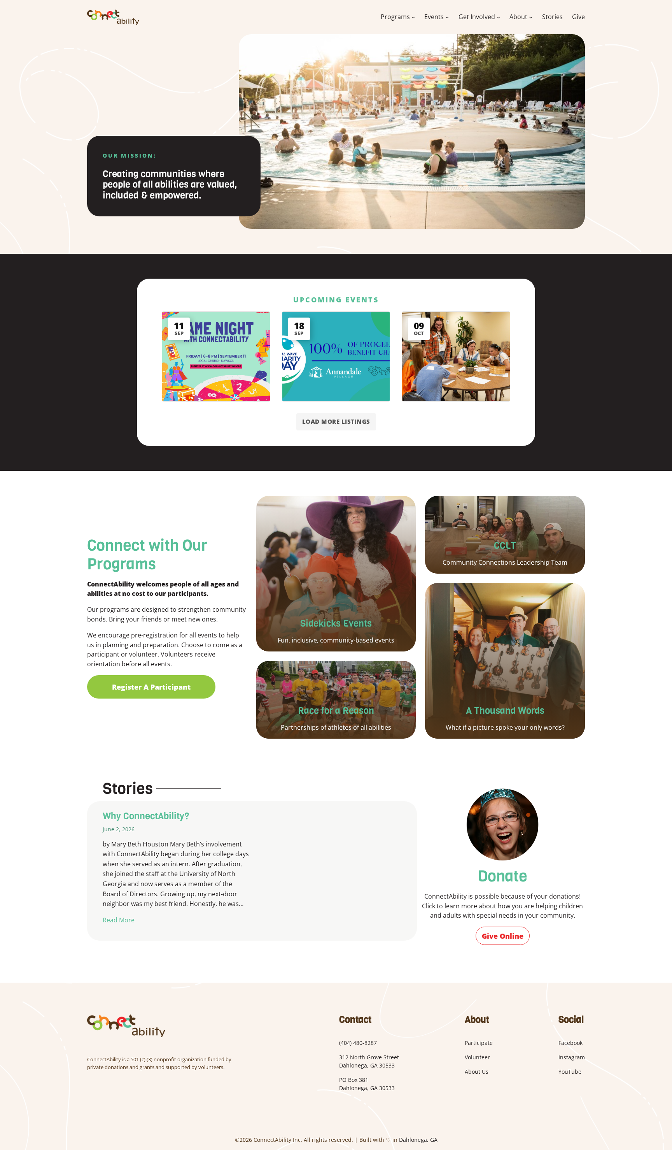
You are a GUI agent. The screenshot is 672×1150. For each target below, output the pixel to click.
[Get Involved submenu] (498, 17)
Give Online (502, 936)
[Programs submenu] (413, 17)
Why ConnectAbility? (146, 816)
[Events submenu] (447, 17)
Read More (119, 920)
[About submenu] (531, 17)
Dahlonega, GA (418, 1139)
